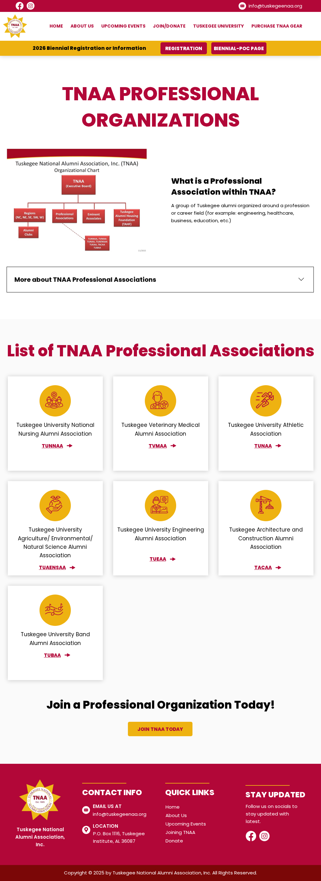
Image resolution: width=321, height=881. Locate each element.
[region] (55, 423)
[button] (80, 26)
